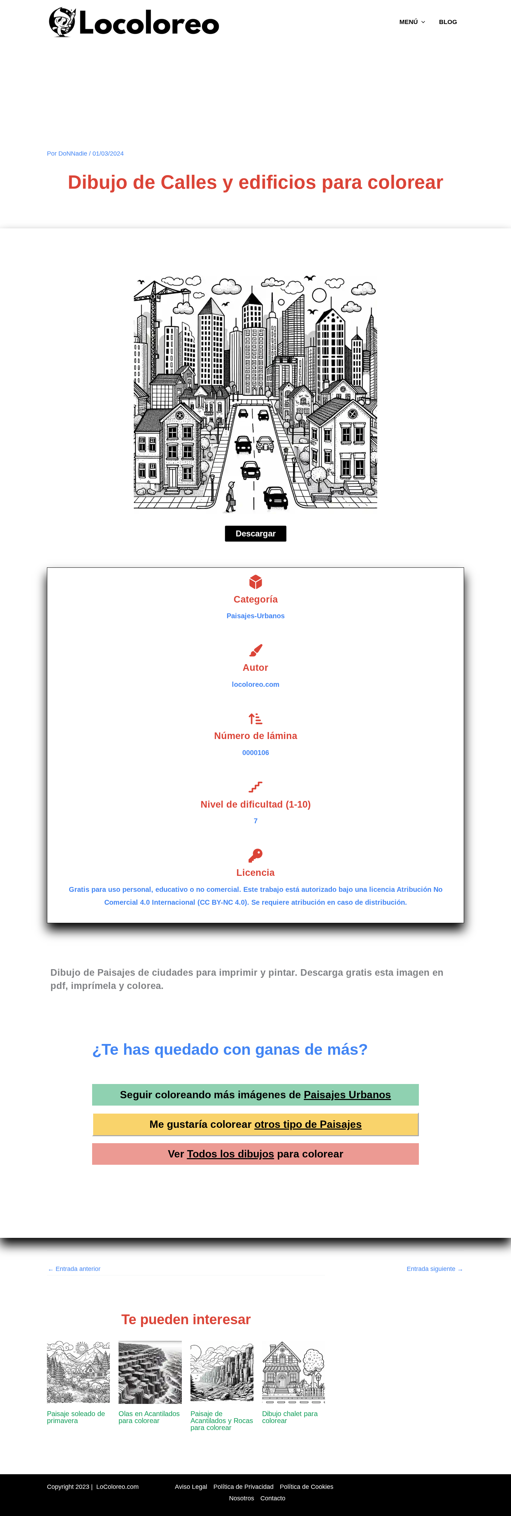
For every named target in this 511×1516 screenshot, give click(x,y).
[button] (421, 22)
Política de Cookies (306, 1486)
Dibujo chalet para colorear (290, 1417)
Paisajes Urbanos (347, 1094)
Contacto (272, 1498)
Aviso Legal (191, 1486)
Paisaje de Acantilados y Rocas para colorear (221, 1420)
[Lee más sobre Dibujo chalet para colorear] (293, 1371)
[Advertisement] (255, 97)
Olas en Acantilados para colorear (149, 1417)
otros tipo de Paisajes (308, 1124)
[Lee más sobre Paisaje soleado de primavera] (78, 1371)
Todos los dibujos (230, 1154)
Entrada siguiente (435, 1269)
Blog (448, 21)
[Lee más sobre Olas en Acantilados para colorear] (150, 1371)
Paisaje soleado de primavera (76, 1417)
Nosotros (241, 1498)
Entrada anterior (74, 1269)
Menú (408, 21)
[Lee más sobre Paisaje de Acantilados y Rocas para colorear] (221, 1371)
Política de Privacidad (243, 1486)
